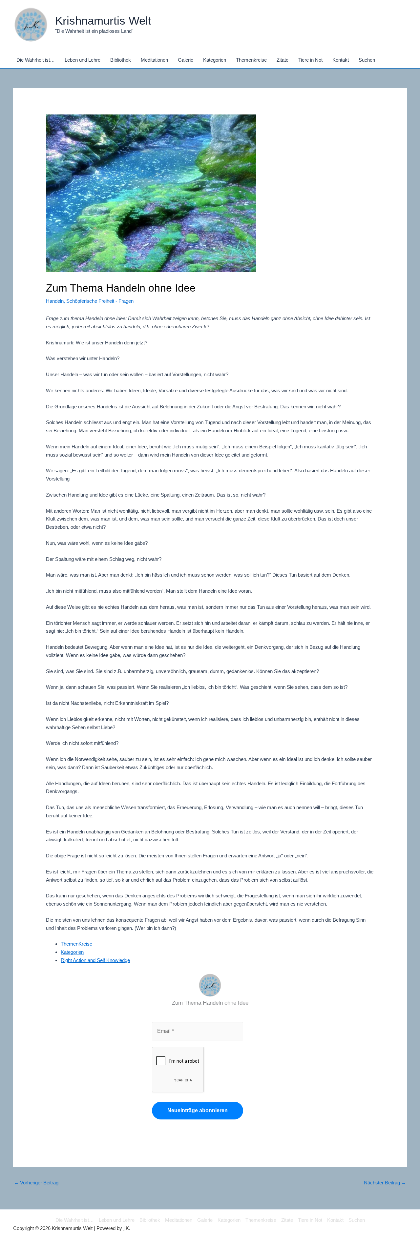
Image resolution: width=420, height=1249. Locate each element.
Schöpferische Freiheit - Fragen (100, 301)
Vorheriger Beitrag (36, 1182)
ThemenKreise (76, 944)
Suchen (356, 1220)
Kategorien (72, 952)
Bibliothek (149, 1220)
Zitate (287, 1220)
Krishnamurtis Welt (103, 20)
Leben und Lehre (117, 1220)
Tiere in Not (310, 1220)
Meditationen (178, 1220)
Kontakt (335, 1220)
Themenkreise (260, 1220)
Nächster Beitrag (385, 1182)
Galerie (205, 1220)
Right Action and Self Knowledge (95, 960)
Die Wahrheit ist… (74, 1220)
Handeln (55, 301)
